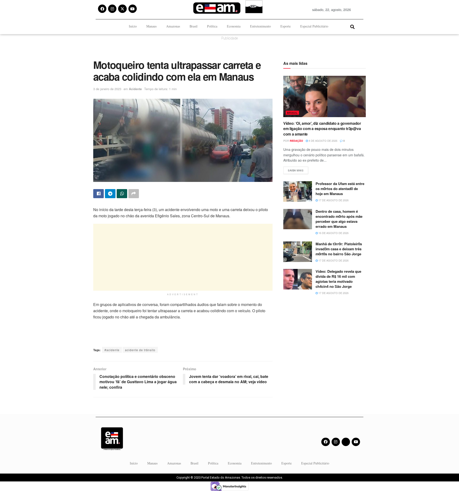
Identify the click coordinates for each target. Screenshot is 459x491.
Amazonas (173, 26)
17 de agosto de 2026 (333, 200)
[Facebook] (102, 9)
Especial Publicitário (314, 26)
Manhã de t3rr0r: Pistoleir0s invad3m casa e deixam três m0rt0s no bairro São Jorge (339, 248)
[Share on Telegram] (110, 193)
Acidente (135, 89)
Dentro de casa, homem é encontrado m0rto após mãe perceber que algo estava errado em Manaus (339, 219)
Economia (233, 26)
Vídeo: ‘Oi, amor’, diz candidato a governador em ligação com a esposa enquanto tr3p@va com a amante (322, 128)
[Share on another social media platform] (133, 193)
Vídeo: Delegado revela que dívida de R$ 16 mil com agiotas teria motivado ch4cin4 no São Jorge (338, 279)
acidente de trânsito (140, 350)
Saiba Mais (298, 169)
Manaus (151, 26)
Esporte (285, 26)
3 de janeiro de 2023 (107, 89)
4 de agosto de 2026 (322, 140)
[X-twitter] (122, 9)
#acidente (112, 350)
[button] (352, 27)
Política (212, 26)
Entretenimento (260, 26)
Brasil (193, 26)
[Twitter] (346, 442)
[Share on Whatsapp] (122, 193)
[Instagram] (112, 9)
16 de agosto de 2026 (333, 233)
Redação (296, 140)
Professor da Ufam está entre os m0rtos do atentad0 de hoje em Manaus (340, 188)
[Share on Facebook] (98, 193)
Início (133, 26)
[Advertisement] (183, 257)
